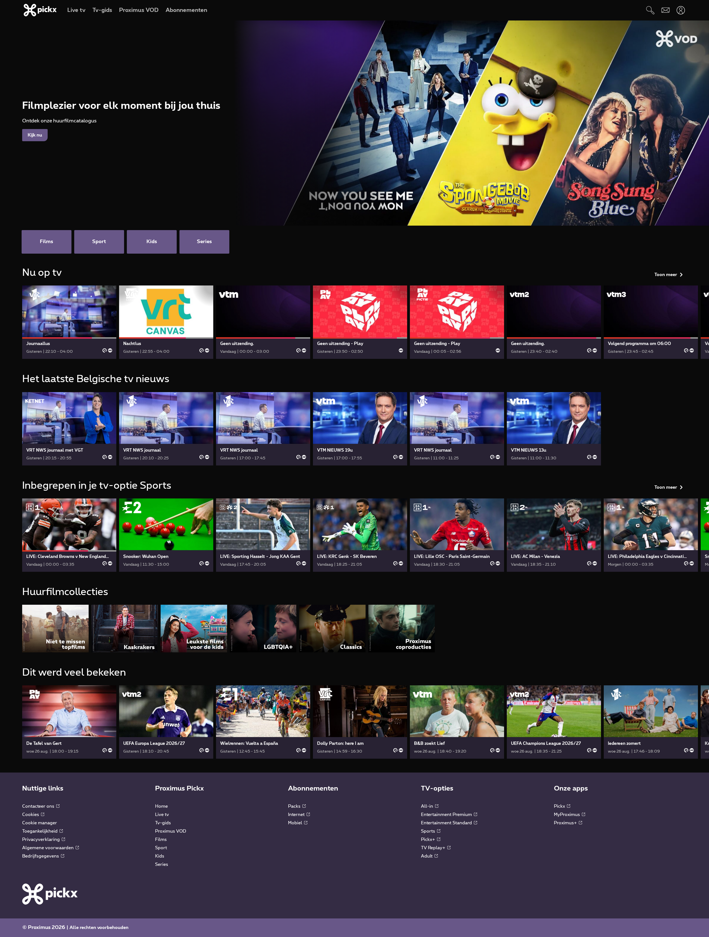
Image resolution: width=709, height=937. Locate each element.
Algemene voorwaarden (48, 848)
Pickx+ (428, 839)
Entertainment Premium (447, 814)
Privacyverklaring (41, 839)
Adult (427, 856)
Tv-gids (163, 823)
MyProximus (567, 814)
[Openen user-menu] (680, 10)
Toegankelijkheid (40, 831)
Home (161, 806)
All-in (427, 806)
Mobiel (295, 823)
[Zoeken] (650, 10)
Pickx (560, 806)
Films (161, 839)
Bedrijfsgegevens (41, 856)
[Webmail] (665, 10)
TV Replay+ (433, 848)
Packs (295, 806)
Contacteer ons (38, 806)
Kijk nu (35, 135)
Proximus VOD (170, 831)
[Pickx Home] (50, 894)
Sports (428, 831)
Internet (297, 814)
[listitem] (55, 628)
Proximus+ (566, 823)
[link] (69, 322)
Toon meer (665, 274)
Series (161, 864)
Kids (159, 856)
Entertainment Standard (447, 823)
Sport (161, 848)
